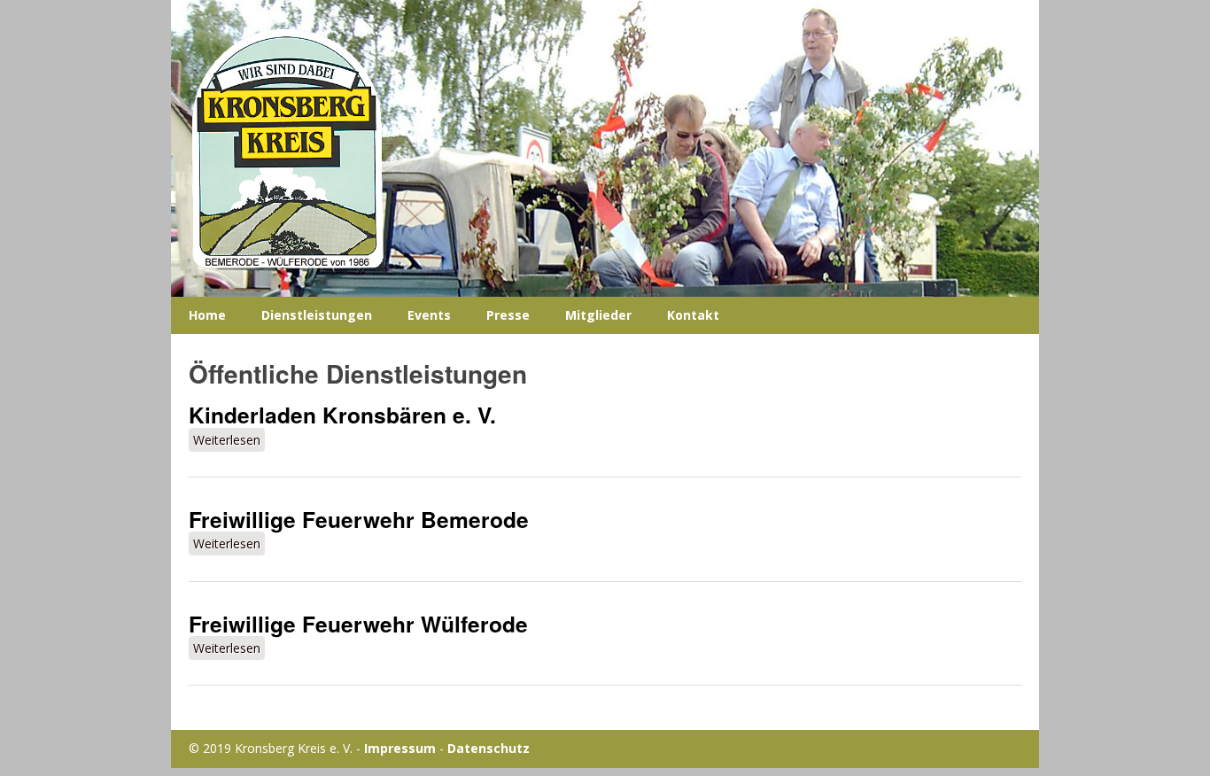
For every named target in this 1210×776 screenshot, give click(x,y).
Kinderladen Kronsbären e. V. (342, 415)
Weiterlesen (229, 439)
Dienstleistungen (316, 315)
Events (429, 315)
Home (207, 315)
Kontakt (693, 315)
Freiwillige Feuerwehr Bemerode (359, 519)
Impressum (400, 748)
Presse (508, 315)
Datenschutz (488, 748)
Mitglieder (598, 315)
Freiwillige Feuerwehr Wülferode (358, 624)
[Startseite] (605, 148)
